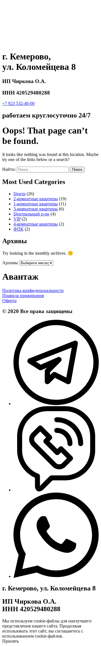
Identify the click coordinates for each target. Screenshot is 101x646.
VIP (16, 219)
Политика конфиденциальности (33, 290)
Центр (19, 193)
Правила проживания (23, 295)
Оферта (9, 300)
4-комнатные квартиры (35, 224)
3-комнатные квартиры (35, 208)
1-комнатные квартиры (35, 203)
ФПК (18, 229)
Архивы (10, 262)
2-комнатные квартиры (35, 198)
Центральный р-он (31, 213)
